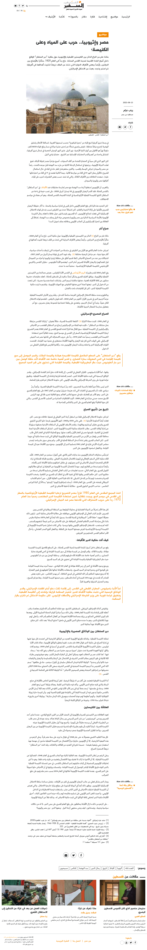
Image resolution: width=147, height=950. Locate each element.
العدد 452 (129, 868)
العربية (25, 11)
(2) (73, 254)
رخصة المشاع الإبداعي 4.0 (10, 937)
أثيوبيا (119, 868)
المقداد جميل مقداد (88, 912)
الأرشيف (51, 16)
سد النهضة (83, 868)
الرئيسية (126, 16)
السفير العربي (140, 916)
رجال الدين (95, 868)
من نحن (87, 940)
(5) (100, 674)
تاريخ (105, 868)
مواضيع (114, 16)
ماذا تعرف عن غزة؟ (87, 908)
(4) (84, 420)
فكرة (92, 16)
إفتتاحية (103, 16)
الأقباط (44, 187)
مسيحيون (64, 868)
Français (21, 11)
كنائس (73, 868)
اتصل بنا (77, 940)
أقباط (112, 868)
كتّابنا (62, 16)
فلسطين (118, 876)
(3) (80, 321)
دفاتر (84, 16)
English (17, 11)
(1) (93, 236)
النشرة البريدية (62, 940)
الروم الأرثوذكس (78, 272)
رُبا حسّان (43, 916)
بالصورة (74, 16)
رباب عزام (128, 110)
